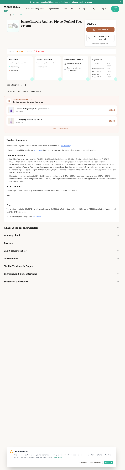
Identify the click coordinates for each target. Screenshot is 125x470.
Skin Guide (68, 9)
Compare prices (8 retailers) (101, 37)
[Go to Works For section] (32, 79)
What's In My (12, 8)
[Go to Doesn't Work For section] (60, 79)
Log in (103, 9)
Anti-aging (38, 150)
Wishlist (12, 91)
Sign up (115, 8)
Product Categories (35, 9)
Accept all (108, 462)
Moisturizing (66, 146)
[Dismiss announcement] (120, 2)
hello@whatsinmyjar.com (82, 2)
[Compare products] (94, 9)
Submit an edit (36, 91)
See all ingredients (15, 85)
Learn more (57, 457)
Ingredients (54, 9)
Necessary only (95, 462)
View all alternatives (60, 129)
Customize (83, 462)
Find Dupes (82, 9)
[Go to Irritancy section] (88, 79)
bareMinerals (31, 22)
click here (37, 216)
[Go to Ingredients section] (115, 79)
